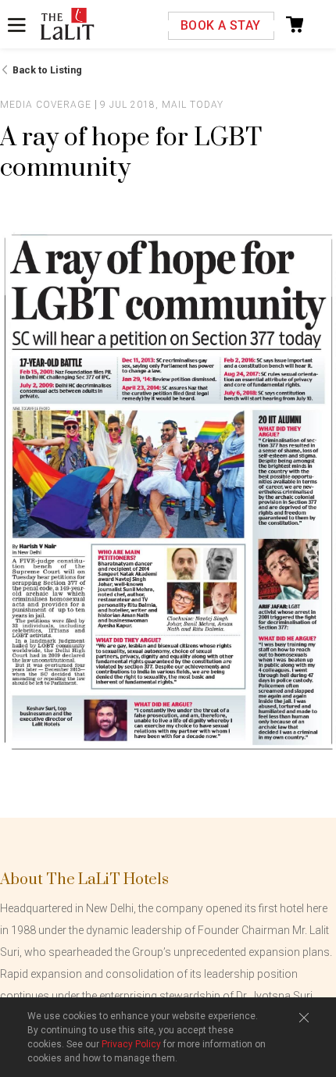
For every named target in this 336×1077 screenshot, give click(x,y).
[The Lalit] (67, 25)
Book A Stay (220, 25)
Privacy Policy (131, 1044)
